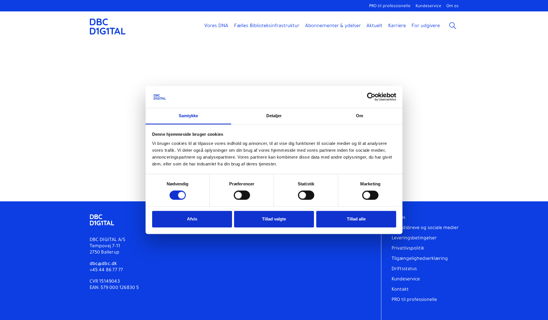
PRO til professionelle (389, 6)
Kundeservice (428, 6)
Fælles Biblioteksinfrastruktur (266, 26)
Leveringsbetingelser (414, 238)
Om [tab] (359, 115)
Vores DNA (216, 26)
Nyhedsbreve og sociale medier (425, 228)
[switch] (242, 195)
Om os (452, 6)
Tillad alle (356, 218)
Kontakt (400, 289)
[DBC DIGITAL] (108, 26)
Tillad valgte (274, 218)
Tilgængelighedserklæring (420, 259)
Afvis (192, 218)
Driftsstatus (404, 269)
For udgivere (426, 26)
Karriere (397, 26)
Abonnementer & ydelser (333, 26)
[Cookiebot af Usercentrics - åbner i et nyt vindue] (371, 97)
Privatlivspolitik (408, 248)
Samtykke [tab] (188, 115)
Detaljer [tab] (274, 115)
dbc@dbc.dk (103, 264)
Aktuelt (374, 26)
